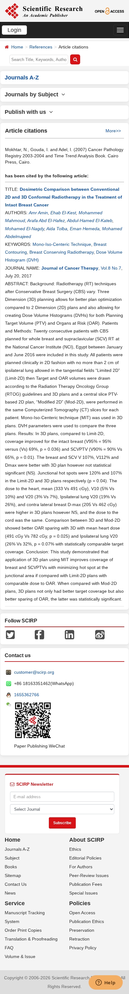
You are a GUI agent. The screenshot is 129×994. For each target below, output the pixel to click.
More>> (113, 130)
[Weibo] (100, 634)
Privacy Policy (82, 947)
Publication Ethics (86, 921)
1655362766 (26, 694)
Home (17, 46)
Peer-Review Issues (89, 875)
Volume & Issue (20, 956)
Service (15, 903)
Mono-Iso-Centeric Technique (62, 244)
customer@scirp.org (34, 672)
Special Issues (83, 892)
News (10, 892)
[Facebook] (39, 634)
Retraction (79, 938)
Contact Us (16, 884)
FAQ (9, 947)
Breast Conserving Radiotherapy (61, 252)
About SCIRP (86, 840)
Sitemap (13, 875)
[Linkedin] (69, 634)
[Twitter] (10, 634)
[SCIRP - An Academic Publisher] (44, 10)
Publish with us (27, 112)
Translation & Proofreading (31, 938)
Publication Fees (85, 884)
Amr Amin (38, 212)
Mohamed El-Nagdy (24, 228)
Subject (12, 857)
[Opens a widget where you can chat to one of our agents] (105, 983)
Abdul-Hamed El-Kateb (89, 220)
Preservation (81, 930)
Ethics (75, 849)
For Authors (80, 866)
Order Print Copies (23, 930)
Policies (79, 903)
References (40, 46)
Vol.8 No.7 (111, 268)
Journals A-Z (17, 849)
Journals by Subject (33, 94)
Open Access (82, 912)
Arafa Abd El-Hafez (46, 220)
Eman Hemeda (85, 228)
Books (11, 866)
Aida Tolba (56, 228)
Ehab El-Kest (63, 212)
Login (14, 30)
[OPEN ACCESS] (110, 10)
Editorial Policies (85, 857)
